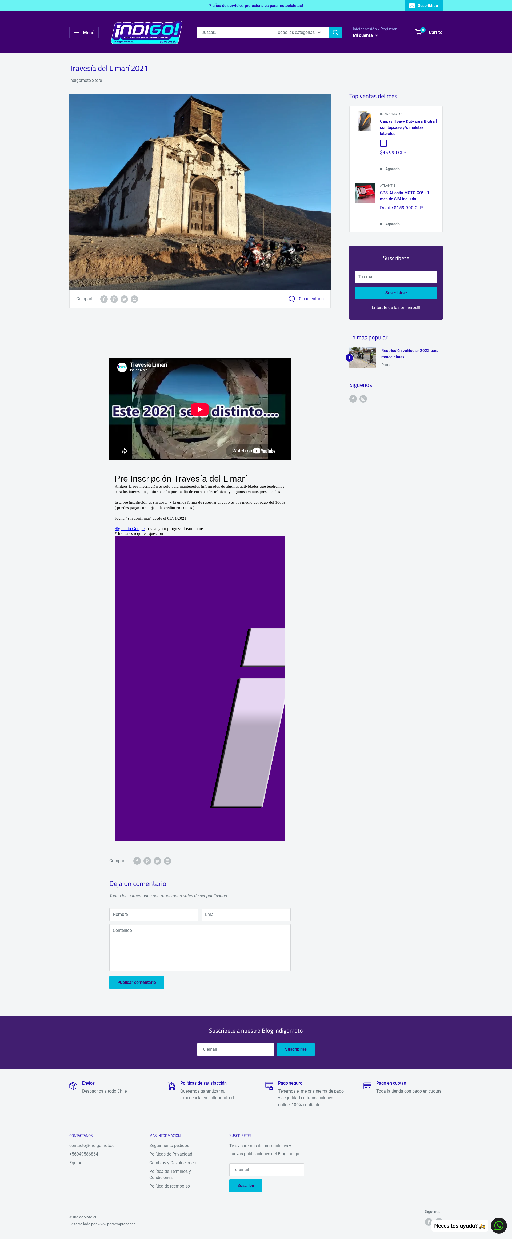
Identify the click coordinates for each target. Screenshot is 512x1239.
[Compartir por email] (134, 299)
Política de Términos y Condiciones (170, 1174)
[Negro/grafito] (391, 143)
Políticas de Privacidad (170, 1154)
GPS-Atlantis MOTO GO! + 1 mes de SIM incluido (405, 195)
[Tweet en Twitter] (124, 299)
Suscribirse (428, 5)
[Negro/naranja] (383, 143)
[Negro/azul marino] (399, 143)
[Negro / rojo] (423, 143)
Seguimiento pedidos (169, 1145)
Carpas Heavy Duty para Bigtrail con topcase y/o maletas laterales (408, 127)
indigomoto (391, 114)
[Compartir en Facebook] (104, 299)
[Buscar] (335, 32)
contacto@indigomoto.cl (92, 1145)
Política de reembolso (169, 1186)
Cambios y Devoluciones (172, 1162)
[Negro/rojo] (415, 143)
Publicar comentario (136, 982)
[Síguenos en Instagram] (363, 399)
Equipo (75, 1162)
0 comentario (311, 298)
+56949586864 (83, 1154)
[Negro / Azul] (431, 143)
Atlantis (388, 185)
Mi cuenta (363, 35)
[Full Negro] (407, 143)
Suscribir (245, 1185)
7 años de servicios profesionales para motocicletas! (256, 5)
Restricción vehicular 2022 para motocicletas (409, 353)
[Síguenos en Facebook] (353, 399)
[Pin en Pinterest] (114, 299)
